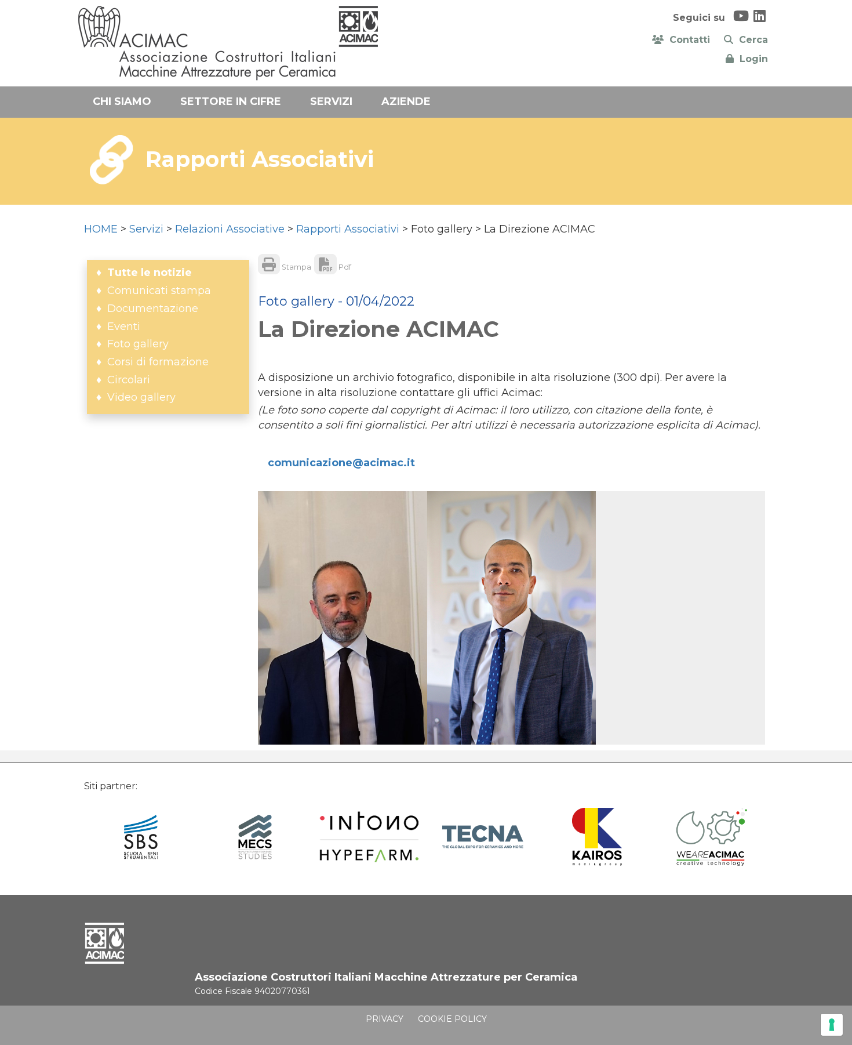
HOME (101, 229)
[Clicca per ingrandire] (342, 618)
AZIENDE (406, 101)
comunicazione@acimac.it (341, 462)
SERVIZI (331, 101)
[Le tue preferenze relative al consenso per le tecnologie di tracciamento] (832, 1025)
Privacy (384, 1019)
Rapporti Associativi (347, 229)
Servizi (146, 229)
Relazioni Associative (230, 229)
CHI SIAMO (122, 101)
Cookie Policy (452, 1019)
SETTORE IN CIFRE (230, 101)
